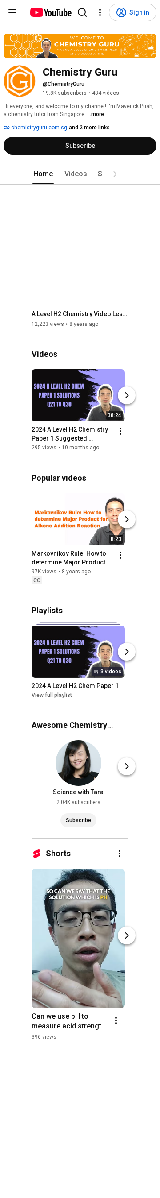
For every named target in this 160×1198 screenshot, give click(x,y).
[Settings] (100, 12)
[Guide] (12, 12)
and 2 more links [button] (89, 127)
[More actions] (120, 432)
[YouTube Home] (50, 12)
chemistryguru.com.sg (38, 127)
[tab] (43, 174)
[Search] (82, 12)
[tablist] (80, 174)
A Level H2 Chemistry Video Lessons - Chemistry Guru (80, 313)
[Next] (127, 396)
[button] (115, 174)
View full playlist (52, 695)
